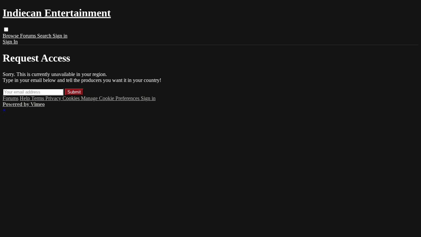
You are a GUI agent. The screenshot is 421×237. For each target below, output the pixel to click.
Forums (28, 36)
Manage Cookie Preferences (111, 98)
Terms (38, 98)
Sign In (10, 41)
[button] (6, 29)
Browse (11, 36)
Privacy (53, 98)
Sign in (60, 36)
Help (25, 98)
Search (45, 36)
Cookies (71, 98)
